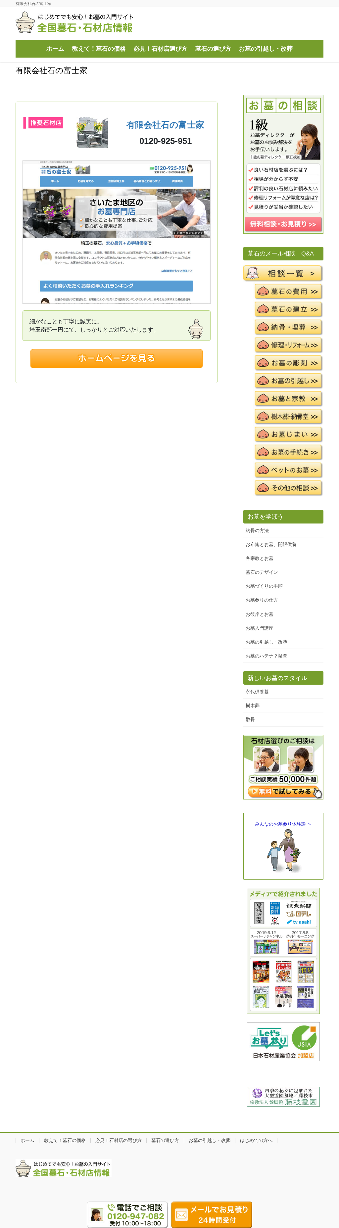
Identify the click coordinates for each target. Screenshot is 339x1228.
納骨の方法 (257, 530)
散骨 (250, 719)
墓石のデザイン (262, 572)
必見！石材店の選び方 (118, 1140)
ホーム (27, 1140)
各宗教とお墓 (259, 558)
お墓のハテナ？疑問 (266, 656)
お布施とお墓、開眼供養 (271, 544)
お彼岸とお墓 (259, 614)
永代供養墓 (257, 691)
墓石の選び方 (165, 1140)
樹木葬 (253, 705)
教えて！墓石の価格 (65, 1140)
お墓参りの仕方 (262, 600)
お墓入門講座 (259, 628)
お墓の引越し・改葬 (266, 642)
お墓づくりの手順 (264, 586)
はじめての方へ (256, 1140)
